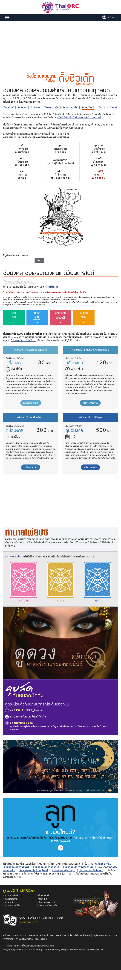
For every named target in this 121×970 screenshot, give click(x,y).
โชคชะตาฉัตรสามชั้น (48, 905)
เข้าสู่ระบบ (111, 17)
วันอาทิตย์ (8, 107)
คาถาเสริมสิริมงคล (24, 938)
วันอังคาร (35, 107)
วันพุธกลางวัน (51, 107)
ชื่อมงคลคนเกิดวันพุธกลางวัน (78, 867)
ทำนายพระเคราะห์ (46, 902)
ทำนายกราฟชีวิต (12, 905)
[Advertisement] (60, 44)
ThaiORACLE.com (51, 949)
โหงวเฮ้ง (68, 935)
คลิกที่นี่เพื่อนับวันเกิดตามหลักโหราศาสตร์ (79, 117)
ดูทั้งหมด (53, 286)
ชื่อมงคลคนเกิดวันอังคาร (46, 867)
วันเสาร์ (113, 107)
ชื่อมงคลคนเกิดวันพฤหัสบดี (33, 870)
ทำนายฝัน (43, 898)
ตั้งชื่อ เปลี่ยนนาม (82, 935)
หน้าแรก (7, 935)
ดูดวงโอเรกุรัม (11, 898)
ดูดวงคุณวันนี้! (12, 556)
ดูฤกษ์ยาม (33, 935)
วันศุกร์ (101, 107)
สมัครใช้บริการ (30, 402)
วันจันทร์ (22, 107)
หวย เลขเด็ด (41, 938)
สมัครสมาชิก (30, 467)
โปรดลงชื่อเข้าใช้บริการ (23, 340)
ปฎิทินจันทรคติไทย (102, 935)
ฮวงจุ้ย (58, 935)
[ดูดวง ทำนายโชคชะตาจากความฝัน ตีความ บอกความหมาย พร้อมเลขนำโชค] (60, 766)
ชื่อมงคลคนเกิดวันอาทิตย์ (97, 863)
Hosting (82, 949)
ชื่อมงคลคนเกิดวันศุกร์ (63, 870)
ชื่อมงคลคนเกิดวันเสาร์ (91, 870)
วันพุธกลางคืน (70, 107)
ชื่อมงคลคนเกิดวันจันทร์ (16, 867)
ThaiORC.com (33, 949)
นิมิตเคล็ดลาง (46, 935)
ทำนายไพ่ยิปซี (11, 895)
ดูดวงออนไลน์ (19, 935)
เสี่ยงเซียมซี (43, 895)
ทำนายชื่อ (9, 902)
